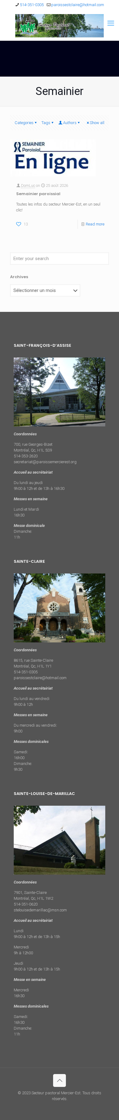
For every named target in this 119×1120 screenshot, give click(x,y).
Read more (95, 224)
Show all (97, 122)
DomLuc (28, 185)
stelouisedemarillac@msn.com (40, 910)
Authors (70, 122)
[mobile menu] (111, 23)
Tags (45, 122)
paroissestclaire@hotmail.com (77, 4)
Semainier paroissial (38, 194)
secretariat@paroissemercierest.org (45, 462)
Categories (24, 122)
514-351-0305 (32, 4)
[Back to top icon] (59, 1080)
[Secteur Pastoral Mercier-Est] (59, 25)
